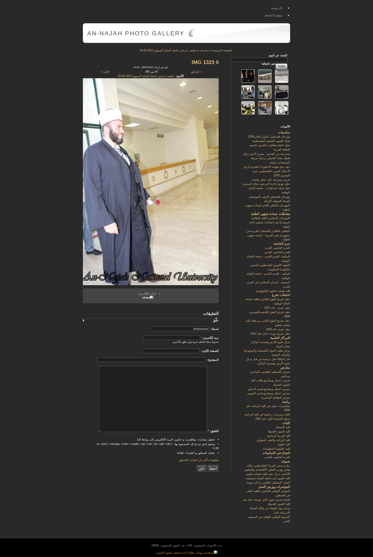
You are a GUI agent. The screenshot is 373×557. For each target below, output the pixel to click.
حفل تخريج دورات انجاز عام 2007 (270, 333)
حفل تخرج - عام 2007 (277, 307)
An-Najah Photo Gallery (136, 33)
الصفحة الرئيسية (222, 50)
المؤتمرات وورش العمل (274, 486)
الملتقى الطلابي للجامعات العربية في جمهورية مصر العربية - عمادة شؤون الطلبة (268, 235)
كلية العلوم (284, 444)
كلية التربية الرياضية (278, 435)
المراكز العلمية (280, 338)
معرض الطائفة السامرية (275, 397)
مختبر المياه (283, 346)
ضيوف (285, 461)
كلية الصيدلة (283, 427)
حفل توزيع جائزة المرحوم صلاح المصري (266, 183)
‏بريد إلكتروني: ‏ (210, 337)
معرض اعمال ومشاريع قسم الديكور (269, 389)
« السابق (196, 71)
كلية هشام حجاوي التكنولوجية (273, 291)
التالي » (105, 71)
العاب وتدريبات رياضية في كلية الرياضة (267, 414)
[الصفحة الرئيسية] (192, 36)
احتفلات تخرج (281, 295)
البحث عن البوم (278, 55)
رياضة (286, 402)
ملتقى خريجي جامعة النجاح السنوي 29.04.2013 (168, 50)
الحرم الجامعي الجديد (277, 247)
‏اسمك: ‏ (214, 328)
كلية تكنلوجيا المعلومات (276, 448)
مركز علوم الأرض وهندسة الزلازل (270, 342)
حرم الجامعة (281, 243)
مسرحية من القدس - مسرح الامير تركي (266, 153)
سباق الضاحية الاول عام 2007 (272, 418)
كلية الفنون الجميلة (279, 431)
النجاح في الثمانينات (276, 453)
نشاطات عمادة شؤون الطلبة (270, 214)
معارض (285, 367)
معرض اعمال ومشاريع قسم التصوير (268, 393)
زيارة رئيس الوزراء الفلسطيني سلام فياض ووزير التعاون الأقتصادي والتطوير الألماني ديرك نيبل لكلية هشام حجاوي (267, 470)
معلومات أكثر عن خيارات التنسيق (199, 460)
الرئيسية (276, 8)
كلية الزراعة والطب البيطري (273, 440)
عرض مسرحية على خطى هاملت (270, 179)
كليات (286, 423)
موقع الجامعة (273, 15)
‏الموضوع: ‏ (212, 359)
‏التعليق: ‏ (213, 431)
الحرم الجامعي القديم (277, 252)
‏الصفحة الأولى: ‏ (209, 350)
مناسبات (204, 50)
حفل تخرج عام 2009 (278, 329)
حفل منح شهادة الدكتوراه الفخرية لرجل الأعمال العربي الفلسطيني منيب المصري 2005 (266, 171)
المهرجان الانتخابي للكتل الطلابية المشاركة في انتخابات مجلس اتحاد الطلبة (269, 222)
